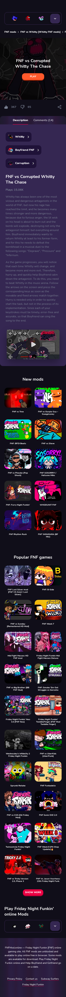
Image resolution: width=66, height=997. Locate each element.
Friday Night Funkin (33, 984)
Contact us (31, 978)
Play (33, 76)
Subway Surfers (50, 978)
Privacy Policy (14, 978)
